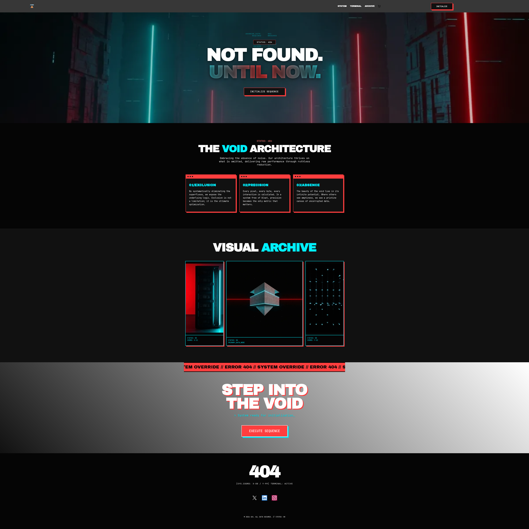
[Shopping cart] (379, 6)
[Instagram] (274, 498)
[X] (255, 498)
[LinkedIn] (264, 498)
